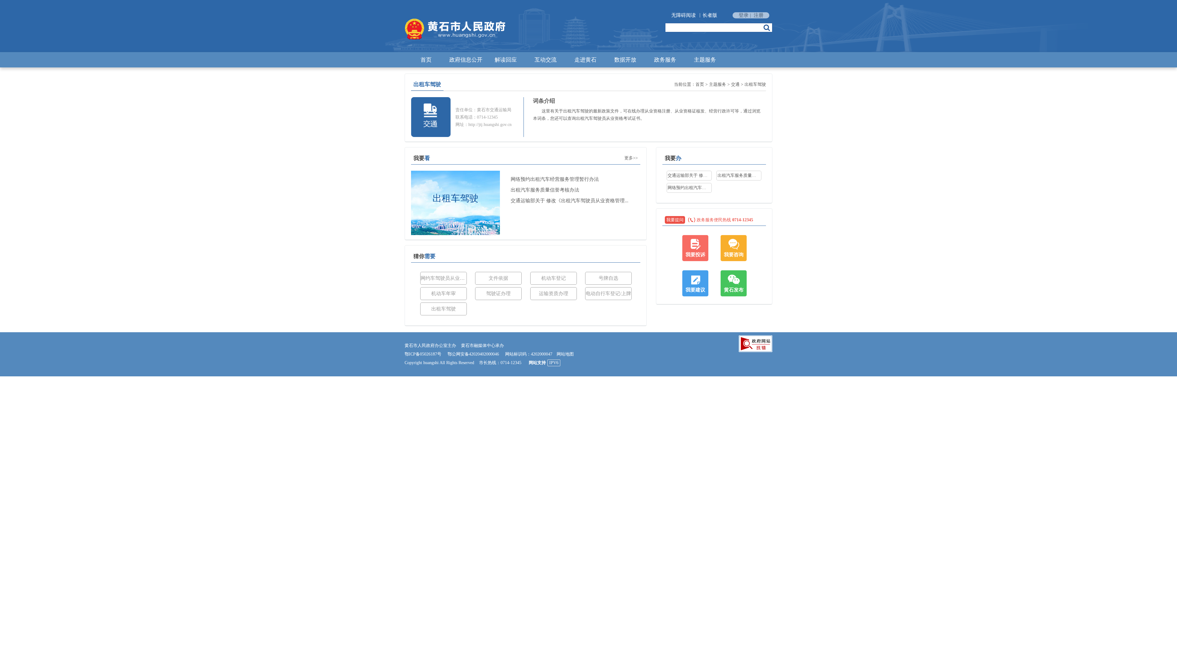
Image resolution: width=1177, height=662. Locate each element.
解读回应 (506, 60)
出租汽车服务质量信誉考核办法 (545, 189)
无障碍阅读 (683, 15)
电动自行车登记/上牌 (608, 293)
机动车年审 (443, 293)
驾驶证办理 (498, 293)
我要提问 (675, 220)
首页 (426, 60)
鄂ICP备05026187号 (423, 354)
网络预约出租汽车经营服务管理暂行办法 (555, 179)
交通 (735, 84)
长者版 (710, 15)
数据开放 (625, 60)
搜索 (766, 27)
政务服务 (665, 60)
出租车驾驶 (755, 84)
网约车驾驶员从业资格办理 (444, 278)
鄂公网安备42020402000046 (473, 354)
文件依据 (498, 278)
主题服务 (705, 60)
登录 (743, 15)
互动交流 (546, 60)
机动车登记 (553, 278)
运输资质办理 (553, 293)
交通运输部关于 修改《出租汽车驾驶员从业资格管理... (569, 200)
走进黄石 (585, 60)
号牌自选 (608, 278)
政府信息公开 (465, 60)
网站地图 (565, 354)
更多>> (631, 158)
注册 (759, 15)
